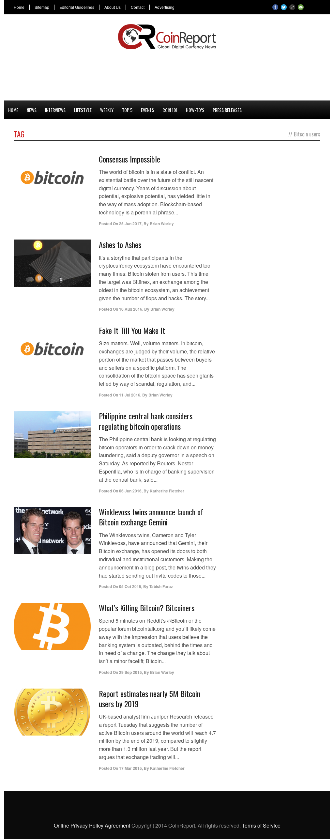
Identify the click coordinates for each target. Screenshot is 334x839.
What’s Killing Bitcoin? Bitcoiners (146, 608)
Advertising (165, 7)
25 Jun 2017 (130, 223)
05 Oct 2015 (130, 586)
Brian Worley (162, 223)
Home (19, 7)
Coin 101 (169, 109)
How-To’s (195, 109)
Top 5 (127, 109)
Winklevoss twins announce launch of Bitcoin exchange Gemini (151, 517)
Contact (137, 7)
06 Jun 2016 (130, 491)
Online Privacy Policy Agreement (92, 825)
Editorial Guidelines (76, 7)
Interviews (55, 109)
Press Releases (227, 109)
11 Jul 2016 (129, 395)
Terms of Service (261, 825)
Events (147, 109)
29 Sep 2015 (130, 672)
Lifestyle (83, 109)
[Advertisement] (167, 73)
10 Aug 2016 (130, 309)
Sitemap (42, 7)
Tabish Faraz (161, 586)
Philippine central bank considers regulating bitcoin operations (145, 421)
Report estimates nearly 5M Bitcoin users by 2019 (149, 698)
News (32, 109)
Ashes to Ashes (120, 244)
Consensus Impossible (129, 159)
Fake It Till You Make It (132, 330)
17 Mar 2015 (130, 768)
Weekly (107, 109)
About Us (112, 7)
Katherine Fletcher (167, 491)
